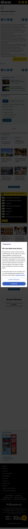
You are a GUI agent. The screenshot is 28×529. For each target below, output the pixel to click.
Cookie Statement (20, 275)
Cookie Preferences (14, 279)
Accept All (14, 284)
